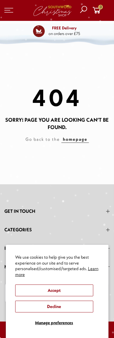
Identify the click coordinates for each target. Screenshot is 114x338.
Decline (54, 306)
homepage (75, 139)
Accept (54, 290)
